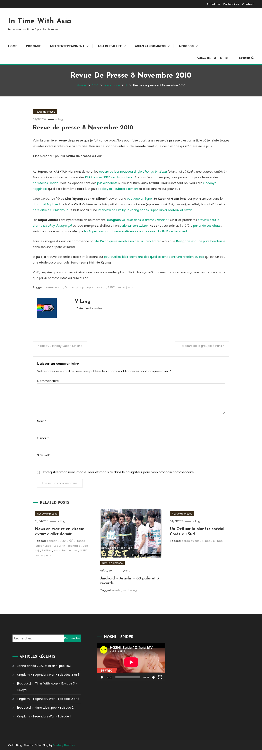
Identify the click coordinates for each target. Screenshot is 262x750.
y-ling (59, 119)
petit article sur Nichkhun (50, 210)
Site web (43, 455)
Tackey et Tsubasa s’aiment (118, 189)
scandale (74, 546)
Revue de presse (45, 111)
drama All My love (45, 204)
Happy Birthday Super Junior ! (61, 346)
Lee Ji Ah (59, 546)
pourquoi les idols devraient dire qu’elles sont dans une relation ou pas (154, 257)
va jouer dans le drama (137, 220)
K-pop (101, 287)
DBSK (63, 541)
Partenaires (231, 4)
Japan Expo (43, 546)
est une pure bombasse (201, 241)
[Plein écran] (160, 677)
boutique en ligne (139, 199)
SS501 (111, 287)
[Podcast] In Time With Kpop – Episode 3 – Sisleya (47, 686)
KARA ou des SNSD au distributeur (108, 177)
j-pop (80, 287)
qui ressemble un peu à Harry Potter (128, 241)
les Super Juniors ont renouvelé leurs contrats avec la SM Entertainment (135, 231)
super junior (125, 287)
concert (52, 541)
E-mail (43, 438)
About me (213, 4)
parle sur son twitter (134, 226)
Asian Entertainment (67, 46)
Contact (248, 4)
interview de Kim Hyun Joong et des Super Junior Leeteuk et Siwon (145, 210)
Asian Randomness (150, 46)
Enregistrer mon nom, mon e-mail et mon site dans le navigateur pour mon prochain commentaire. (118, 472)
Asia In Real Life (110, 46)
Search (244, 58)
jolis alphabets (107, 183)
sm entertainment (66, 550)
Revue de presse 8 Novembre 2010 (83, 128)
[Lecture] (102, 677)
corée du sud (53, 287)
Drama (69, 287)
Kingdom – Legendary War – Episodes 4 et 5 (48, 675)
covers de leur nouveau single (133, 172)
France (80, 541)
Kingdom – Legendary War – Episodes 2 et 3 (48, 699)
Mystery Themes (64, 745)
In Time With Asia (39, 21)
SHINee (47, 550)
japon (90, 287)
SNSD (83, 550)
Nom (41, 421)
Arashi (116, 590)
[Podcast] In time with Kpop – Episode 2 (45, 708)
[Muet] (153, 677)
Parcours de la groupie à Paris (201, 346)
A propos (186, 46)
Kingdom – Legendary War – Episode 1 (44, 716)
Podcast (33, 46)
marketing (130, 590)
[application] (131, 662)
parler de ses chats (206, 226)
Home (12, 46)
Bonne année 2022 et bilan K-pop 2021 (44, 666)
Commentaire (48, 381)
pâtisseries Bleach (45, 183)
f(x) (71, 541)
